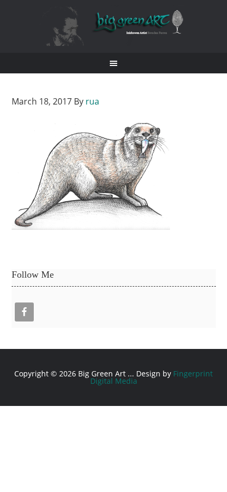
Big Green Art (114, 26)
